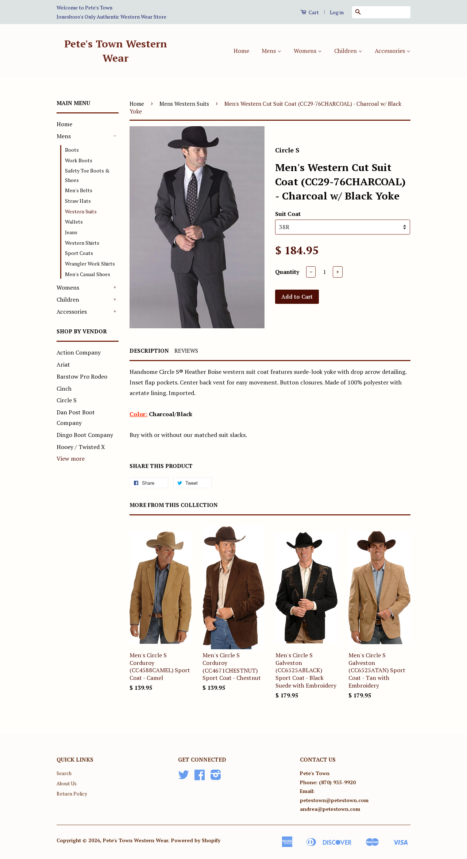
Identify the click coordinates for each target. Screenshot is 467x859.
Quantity (287, 272)
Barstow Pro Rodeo (82, 376)
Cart (313, 12)
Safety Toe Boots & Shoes (87, 175)
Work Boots (78, 160)
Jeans (71, 232)
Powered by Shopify (195, 840)
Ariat (63, 364)
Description (149, 350)
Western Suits (81, 211)
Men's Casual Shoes (87, 274)
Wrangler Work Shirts (90, 263)
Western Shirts (82, 242)
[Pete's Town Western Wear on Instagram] (215, 777)
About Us (67, 783)
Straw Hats (78, 200)
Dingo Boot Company (85, 435)
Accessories (390, 51)
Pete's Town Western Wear (115, 51)
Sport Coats (79, 252)
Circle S (67, 400)
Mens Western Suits (184, 103)
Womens (306, 51)
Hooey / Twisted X (81, 447)
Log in (337, 12)
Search (64, 773)
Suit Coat (288, 214)
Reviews (186, 350)
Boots (72, 149)
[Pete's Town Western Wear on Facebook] (199, 777)
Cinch (64, 388)
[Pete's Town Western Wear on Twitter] (183, 777)
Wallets (74, 221)
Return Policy (72, 793)
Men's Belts (78, 190)
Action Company (79, 352)
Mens (269, 51)
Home (241, 51)
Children (346, 51)
